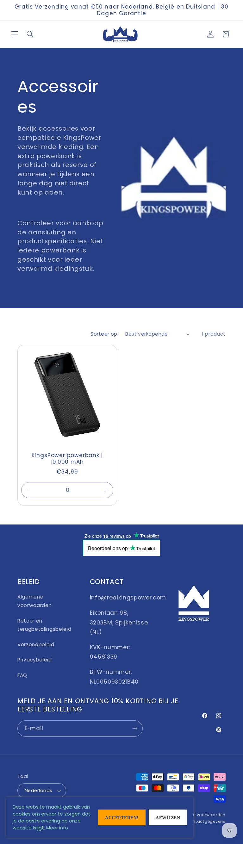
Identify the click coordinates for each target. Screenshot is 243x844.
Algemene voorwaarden (34, 601)
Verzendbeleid (35, 644)
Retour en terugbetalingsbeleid (44, 625)
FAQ (22, 675)
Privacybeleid (34, 659)
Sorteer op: (104, 334)
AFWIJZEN (168, 818)
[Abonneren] (134, 728)
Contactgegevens (206, 821)
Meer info (57, 827)
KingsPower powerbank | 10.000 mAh (67, 458)
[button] (14, 34)
